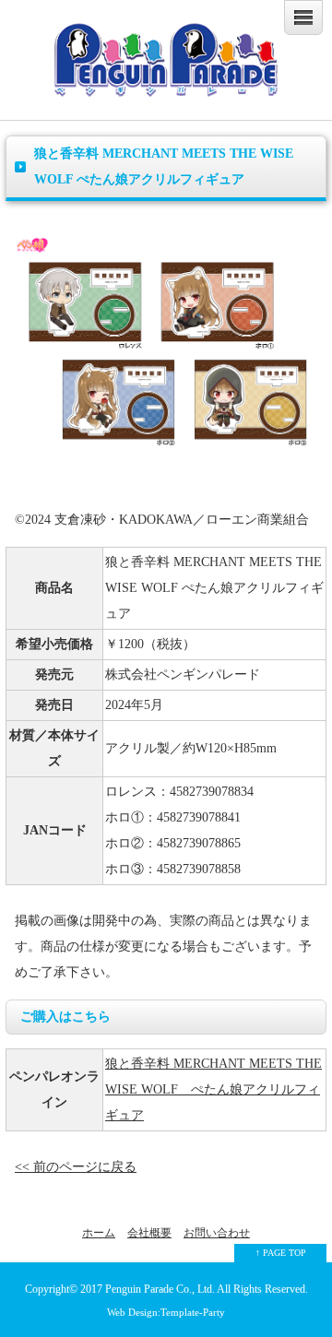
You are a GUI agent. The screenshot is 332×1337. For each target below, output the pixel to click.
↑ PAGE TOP (280, 1253)
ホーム (98, 1232)
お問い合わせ (217, 1232)
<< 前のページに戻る (75, 1167)
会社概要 (149, 1232)
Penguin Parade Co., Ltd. (160, 1290)
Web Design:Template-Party (166, 1312)
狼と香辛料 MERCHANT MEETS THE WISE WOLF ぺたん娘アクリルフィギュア (213, 1089)
